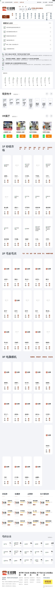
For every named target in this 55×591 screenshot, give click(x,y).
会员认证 (21, 582)
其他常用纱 (49, 148)
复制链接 (4, 137)
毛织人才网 (46, 16)
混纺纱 (35, 148)
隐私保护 (26, 584)
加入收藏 (45, 2)
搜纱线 (22, 7)
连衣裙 (39, 253)
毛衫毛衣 (35, 16)
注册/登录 (21, 577)
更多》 (50, 23)
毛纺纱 (25, 148)
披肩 (31, 253)
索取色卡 (4, 108)
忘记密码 (21, 580)
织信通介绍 (32, 577)
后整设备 (44, 357)
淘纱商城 (50, 16)
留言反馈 (38, 582)
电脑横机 (39, 16)
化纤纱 (39, 148)
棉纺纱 (30, 148)
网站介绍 (38, 577)
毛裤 (35, 253)
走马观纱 (20, 16)
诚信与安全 (26, 577)
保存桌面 (51, 2)
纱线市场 (23, 16)
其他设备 (50, 357)
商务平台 (21, 584)
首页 (12, 14)
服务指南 (39, 2)
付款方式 (32, 582)
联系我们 (38, 580)
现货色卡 (27, 16)
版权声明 (26, 582)
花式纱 (44, 148)
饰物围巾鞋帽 (49, 253)
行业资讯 (43, 16)
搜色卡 (25, 7)
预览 (9, 136)
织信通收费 (32, 580)
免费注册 (22, 2)
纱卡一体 (20, 7)
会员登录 (16, 2)
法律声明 (26, 580)
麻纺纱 (21, 148)
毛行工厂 (31, 16)
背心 (43, 253)
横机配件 (38, 357)
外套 (27, 253)
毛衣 (23, 253)
